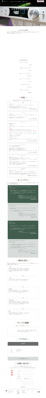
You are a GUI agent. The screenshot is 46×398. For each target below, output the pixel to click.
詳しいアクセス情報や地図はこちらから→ (23, 358)
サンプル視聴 (22, 1)
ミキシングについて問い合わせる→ (32, 152)
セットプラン (15, 1)
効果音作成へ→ (30, 92)
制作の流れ (19, 1)
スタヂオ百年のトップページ (14, 33)
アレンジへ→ (30, 70)
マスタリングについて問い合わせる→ (32, 165)
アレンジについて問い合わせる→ (33, 118)
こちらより (24, 331)
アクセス (26, 1)
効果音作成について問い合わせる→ (32, 175)
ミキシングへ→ (30, 81)
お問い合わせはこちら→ (34, 199)
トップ (10, 1)
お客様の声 (18, 393)
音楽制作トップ (18, 390)
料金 (12, 1)
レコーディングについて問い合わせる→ (32, 140)
